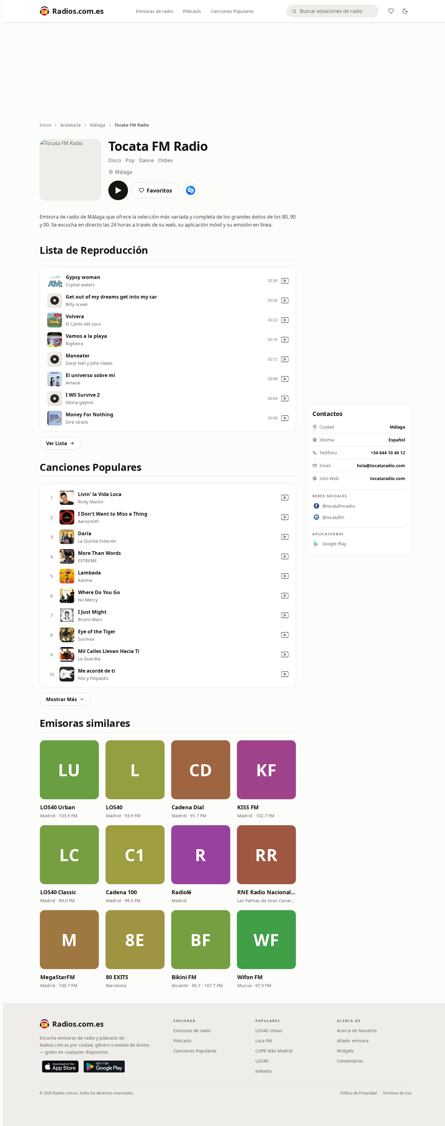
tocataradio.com (387, 478)
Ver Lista (56, 443)
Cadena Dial (188, 807)
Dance (146, 160)
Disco (114, 160)
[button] (69, 770)
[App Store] (60, 1066)
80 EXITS (117, 977)
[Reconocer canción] (190, 190)
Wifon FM (250, 977)
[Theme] (405, 11)
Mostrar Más (61, 699)
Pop (130, 160)
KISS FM (248, 807)
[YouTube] (284, 280)
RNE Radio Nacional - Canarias (266, 892)
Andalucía (70, 125)
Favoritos (159, 190)
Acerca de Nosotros (357, 1030)
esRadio (263, 1071)
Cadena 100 (121, 892)
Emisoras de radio (154, 11)
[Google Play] (104, 1066)
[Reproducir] (118, 190)
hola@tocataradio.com (381, 465)
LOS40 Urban (57, 807)
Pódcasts (192, 11)
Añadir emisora (353, 1041)
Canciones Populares (232, 11)
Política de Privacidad (358, 1093)
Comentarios (350, 1061)
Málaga (97, 125)
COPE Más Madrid (273, 1051)
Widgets (345, 1051)
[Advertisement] (225, 73)
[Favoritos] (391, 11)
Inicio (45, 125)
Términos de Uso (397, 1093)
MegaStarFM (57, 977)
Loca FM (263, 1041)
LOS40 (114, 807)
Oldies (165, 160)
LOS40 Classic (58, 892)
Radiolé (182, 892)
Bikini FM (184, 977)
